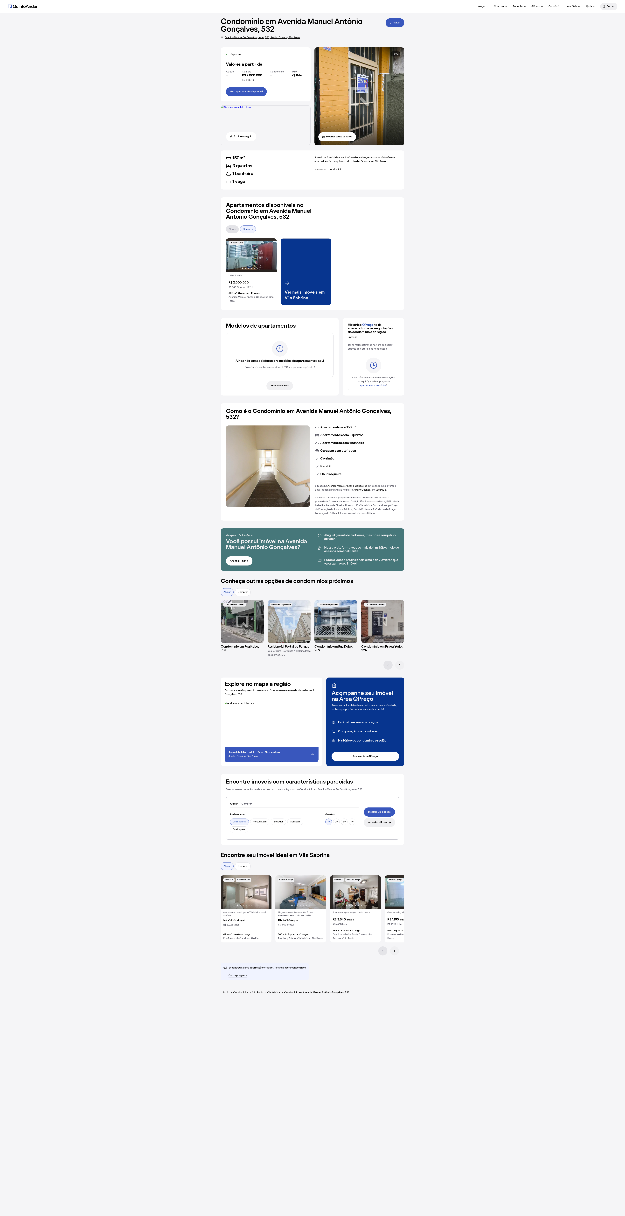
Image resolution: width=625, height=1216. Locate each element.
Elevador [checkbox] (278, 822)
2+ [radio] (336, 822)
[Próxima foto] (271, 255)
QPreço (535, 6)
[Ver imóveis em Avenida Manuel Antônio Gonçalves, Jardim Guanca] (236, 107)
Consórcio (554, 6)
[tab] (234, 804)
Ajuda (588, 6)
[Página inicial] (23, 6)
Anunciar (518, 6)
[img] (242, 621)
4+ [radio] (352, 822)
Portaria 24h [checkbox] (260, 822)
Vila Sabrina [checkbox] (239, 822)
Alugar (482, 6)
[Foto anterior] (232, 255)
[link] (379, 812)
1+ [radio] (328, 822)
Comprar (499, 6)
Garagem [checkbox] (295, 822)
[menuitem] (483, 6)
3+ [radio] (344, 822)
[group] (251, 271)
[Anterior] (388, 665)
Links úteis (571, 6)
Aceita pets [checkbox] (239, 829)
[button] (251, 271)
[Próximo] (399, 665)
